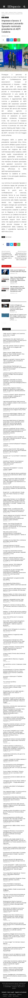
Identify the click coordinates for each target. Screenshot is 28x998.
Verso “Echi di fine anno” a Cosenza (13, 617)
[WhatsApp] (18, 39)
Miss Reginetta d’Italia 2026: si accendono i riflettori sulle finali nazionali (14, 584)
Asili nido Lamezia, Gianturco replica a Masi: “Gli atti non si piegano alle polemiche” (13, 347)
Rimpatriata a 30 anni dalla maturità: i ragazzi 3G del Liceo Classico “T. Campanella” (13, 692)
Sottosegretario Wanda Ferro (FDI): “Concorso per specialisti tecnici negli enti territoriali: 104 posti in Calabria (13, 641)
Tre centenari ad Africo (9, 681)
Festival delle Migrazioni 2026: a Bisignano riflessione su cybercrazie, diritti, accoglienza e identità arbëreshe (14, 389)
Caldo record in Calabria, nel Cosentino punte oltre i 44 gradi (14, 334)
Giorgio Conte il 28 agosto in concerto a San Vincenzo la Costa (14, 629)
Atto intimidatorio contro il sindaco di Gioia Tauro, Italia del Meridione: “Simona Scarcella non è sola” (14, 438)
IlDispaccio (5, 994)
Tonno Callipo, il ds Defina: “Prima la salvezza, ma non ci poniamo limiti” (13, 772)
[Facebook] (8, 39)
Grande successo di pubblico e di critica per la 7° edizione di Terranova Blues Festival (14, 812)
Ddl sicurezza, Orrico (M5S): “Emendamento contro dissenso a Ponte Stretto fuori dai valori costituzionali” (20, 256)
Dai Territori (8, 237)
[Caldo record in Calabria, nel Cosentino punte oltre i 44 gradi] (5, 272)
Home (3, 12)
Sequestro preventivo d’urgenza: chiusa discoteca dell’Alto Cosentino (14, 879)
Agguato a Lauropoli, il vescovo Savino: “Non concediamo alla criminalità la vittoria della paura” (14, 361)
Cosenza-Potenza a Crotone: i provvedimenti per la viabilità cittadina (14, 546)
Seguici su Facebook (20, 992)
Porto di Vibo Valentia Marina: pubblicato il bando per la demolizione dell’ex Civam (14, 474)
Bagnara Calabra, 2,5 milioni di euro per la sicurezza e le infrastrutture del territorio (14, 594)
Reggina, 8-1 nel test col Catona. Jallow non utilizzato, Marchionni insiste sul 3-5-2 (14, 606)
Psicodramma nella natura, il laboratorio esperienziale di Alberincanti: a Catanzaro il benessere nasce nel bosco (14, 798)
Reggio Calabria (12, 994)
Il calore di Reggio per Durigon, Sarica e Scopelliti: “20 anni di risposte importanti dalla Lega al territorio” (17, 307)
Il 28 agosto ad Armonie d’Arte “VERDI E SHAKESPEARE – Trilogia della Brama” (14, 781)
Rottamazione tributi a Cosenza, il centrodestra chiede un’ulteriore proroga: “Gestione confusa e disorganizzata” (14, 903)
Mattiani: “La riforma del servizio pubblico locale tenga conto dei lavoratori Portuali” (14, 612)
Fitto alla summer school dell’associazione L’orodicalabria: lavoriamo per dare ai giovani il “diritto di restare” (14, 534)
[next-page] (5, 296)
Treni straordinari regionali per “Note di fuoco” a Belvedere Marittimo (14, 873)
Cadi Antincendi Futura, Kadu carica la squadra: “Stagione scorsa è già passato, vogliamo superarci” (14, 805)
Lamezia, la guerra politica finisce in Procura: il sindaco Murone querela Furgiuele (13, 374)
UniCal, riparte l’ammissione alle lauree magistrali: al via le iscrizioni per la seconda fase (14, 949)
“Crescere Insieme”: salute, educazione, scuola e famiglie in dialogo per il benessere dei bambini (14, 396)
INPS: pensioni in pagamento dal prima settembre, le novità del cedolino (14, 929)
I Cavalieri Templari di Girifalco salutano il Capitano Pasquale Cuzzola (14, 760)
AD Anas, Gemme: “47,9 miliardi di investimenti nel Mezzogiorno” (12, 565)
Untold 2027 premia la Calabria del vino (14, 777)
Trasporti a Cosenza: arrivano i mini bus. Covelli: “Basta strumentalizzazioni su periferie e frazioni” (14, 725)
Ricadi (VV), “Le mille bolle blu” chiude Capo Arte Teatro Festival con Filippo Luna (13, 494)
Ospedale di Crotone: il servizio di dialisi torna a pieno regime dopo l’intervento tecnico (14, 740)
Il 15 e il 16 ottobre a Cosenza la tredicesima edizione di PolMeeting (13, 884)
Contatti (4, 992)
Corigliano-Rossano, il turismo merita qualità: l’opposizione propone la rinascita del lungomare (13, 648)
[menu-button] (4, 6)
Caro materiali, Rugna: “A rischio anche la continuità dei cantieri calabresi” (14, 792)
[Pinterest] (15, 39)
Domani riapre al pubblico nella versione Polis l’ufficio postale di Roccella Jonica (14, 848)
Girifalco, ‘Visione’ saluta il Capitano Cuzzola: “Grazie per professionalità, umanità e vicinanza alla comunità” (13, 969)
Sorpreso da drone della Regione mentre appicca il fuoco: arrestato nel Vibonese (14, 589)
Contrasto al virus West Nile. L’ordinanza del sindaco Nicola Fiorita (14, 540)
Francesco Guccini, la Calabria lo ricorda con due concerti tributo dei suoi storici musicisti (14, 956)
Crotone (10, 996)
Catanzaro (19, 994)
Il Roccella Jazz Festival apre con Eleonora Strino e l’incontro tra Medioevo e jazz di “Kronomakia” (14, 367)
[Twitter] (11, 39)
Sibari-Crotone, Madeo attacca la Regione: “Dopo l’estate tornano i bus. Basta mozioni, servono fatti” (13, 354)
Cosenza (5, 996)
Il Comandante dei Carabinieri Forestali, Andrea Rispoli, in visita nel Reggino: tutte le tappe (7, 256)
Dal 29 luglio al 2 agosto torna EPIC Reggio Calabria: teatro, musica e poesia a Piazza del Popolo (18, 317)
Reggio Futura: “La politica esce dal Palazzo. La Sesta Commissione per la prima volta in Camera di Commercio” (13, 510)
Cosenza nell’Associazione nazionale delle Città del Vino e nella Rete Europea (14, 923)
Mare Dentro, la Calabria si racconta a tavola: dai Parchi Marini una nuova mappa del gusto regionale (13, 909)
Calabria (6, 17)
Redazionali (5, 300)
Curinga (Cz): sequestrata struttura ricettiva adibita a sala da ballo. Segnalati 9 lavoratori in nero (14, 552)
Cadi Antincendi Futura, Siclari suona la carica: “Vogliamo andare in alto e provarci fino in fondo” (14, 403)
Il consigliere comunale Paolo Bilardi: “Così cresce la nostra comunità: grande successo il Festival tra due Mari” (14, 718)
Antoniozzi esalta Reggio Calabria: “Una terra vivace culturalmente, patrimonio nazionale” (14, 415)
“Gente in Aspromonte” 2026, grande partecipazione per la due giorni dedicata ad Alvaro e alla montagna (14, 450)
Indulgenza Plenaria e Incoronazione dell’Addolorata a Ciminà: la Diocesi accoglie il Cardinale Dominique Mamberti (13, 833)
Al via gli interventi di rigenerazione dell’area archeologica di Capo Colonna (14, 860)
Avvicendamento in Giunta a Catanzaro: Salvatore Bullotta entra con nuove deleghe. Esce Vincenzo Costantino (14, 671)
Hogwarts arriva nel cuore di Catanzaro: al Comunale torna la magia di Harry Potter (14, 409)
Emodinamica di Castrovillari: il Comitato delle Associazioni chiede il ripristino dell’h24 (14, 854)
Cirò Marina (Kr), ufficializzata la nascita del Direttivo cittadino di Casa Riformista (14, 487)
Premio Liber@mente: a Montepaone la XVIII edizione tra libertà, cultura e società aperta (14, 976)
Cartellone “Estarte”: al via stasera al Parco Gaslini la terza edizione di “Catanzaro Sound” (13, 462)
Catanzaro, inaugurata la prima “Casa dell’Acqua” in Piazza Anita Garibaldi (13, 600)
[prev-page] (3, 296)
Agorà (6, 12)
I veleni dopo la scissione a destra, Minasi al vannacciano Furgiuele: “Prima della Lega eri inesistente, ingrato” (14, 962)
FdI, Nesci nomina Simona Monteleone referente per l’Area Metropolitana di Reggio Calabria (14, 896)
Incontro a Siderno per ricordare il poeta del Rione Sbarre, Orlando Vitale (14, 686)
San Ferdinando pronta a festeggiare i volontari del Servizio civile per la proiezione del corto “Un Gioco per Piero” (14, 766)
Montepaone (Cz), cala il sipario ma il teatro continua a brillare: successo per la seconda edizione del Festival (14, 340)
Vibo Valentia (16, 996)
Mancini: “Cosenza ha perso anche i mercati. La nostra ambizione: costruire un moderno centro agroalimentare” (14, 559)
